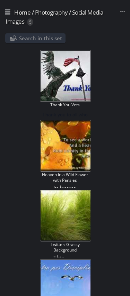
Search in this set (40, 38)
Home (22, 12)
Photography (51, 12)
